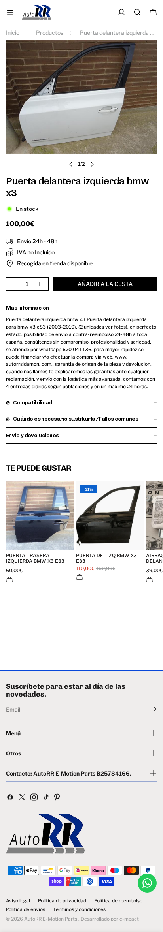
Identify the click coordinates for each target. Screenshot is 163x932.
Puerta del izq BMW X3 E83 (106, 558)
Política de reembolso (118, 901)
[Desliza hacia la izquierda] (70, 164)
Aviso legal (18, 901)
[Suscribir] (155, 708)
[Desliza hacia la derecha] (92, 164)
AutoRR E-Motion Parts (50, 919)
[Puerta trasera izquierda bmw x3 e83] (40, 515)
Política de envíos (25, 909)
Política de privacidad (62, 901)
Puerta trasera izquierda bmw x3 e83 (35, 558)
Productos (49, 32)
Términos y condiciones (79, 909)
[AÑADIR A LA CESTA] (9, 579)
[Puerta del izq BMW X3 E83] (110, 515)
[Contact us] (147, 883)
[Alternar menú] (10, 12)
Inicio (12, 32)
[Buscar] (137, 12)
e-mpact (129, 919)
